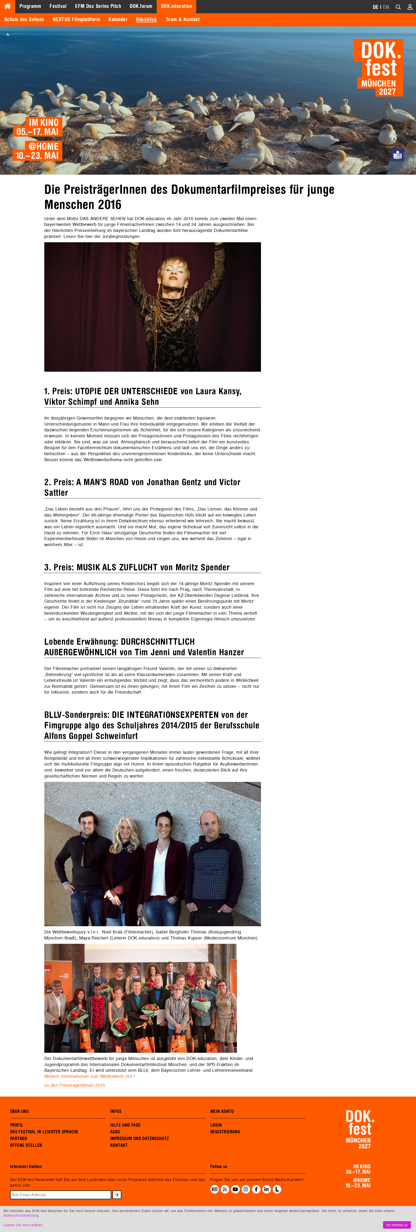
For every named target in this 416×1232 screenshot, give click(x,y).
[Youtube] (235, 1189)
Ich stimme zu (397, 1225)
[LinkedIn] (266, 1189)
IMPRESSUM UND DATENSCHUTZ (139, 1138)
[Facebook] (256, 1189)
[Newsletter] (214, 1189)
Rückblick (146, 19)
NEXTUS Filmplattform (76, 19)
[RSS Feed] (225, 1189)
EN (386, 7)
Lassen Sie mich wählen (23, 1225)
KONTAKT (119, 1145)
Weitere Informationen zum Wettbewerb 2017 (89, 1076)
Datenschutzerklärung (21, 1215)
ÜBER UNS (19, 1111)
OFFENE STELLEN (26, 1145)
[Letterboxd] (277, 1192)
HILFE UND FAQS (125, 1125)
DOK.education (176, 6)
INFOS (115, 1111)
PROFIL (16, 1125)
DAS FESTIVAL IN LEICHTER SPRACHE (44, 1132)
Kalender (118, 19)
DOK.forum (141, 6)
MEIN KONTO (222, 1111)
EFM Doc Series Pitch (98, 6)
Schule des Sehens (24, 19)
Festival (58, 6)
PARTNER (18, 1138)
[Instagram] (246, 1189)
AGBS (115, 1132)
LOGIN (216, 1125)
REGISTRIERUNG (225, 1132)
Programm (30, 6)
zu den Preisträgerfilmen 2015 (74, 1085)
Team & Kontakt (183, 19)
